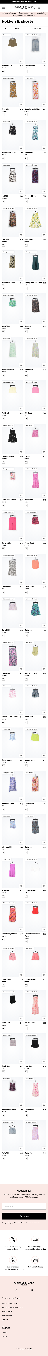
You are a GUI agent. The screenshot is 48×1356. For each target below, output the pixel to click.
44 (26, 896)
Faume (29, 1349)
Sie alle (4, 1337)
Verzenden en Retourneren (12, 1307)
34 (26, 158)
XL (3, 809)
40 (3, 115)
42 (3, 71)
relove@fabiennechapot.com (13, 1269)
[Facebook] (24, 1290)
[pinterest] (31, 1290)
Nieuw (4, 1333)
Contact (5, 1320)
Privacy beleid (7, 1312)
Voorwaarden (7, 1316)
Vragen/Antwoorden (10, 1303)
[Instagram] (16, 1290)
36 (3, 158)
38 (26, 71)
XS (26, 941)
